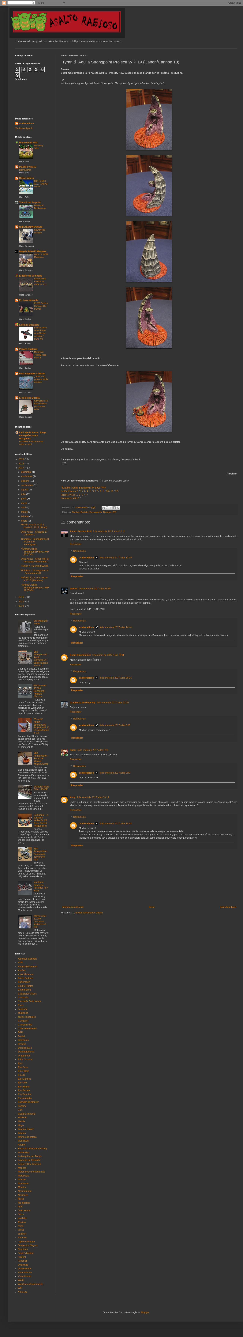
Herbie (21, 1121)
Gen (20, 1110)
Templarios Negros (28, 1245)
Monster (22, 1179)
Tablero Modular (26, 1241)
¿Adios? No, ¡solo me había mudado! (41, 379)
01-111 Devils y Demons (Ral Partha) (41, 306)
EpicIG (21, 1075)
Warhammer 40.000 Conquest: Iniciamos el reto (40, 921)
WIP (114, 512)
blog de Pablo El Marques (32, 251)
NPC (20, 1206)
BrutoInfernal (24, 989)
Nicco (21, 1199)
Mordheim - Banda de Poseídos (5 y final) (41, 886)
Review (22, 1222)
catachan (23, 1009)
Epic (20, 1063)
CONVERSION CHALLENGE (41, 788)
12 (116, 491)
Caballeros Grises (27, 993)
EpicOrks (22, 1082)
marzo (24, 512)
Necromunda (25, 1191)
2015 (21, 601)
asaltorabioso (86, 557)
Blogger (145, 1312)
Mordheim (23, 1183)
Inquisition (23, 1140)
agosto (25, 489)
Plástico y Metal (27, 167)
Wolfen (73, 588)
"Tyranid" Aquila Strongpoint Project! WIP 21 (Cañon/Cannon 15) (41, 726)
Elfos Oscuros (25, 1059)
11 (112, 491)
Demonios (23, 1040)
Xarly (73, 797)
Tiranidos (107, 512)
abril (23, 507)
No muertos (24, 1203)
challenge (23, 1013)
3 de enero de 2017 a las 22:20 (112, 702)
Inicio (152, 907)
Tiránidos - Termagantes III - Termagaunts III (34, 572)
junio (24, 498)
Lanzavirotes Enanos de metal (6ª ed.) (40, 281)
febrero (25, 516)
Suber (73, 750)
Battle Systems (25, 978)
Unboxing (23, 1264)
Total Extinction (26, 1253)
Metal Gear (23, 1175)
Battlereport (24, 982)
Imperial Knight (26, 1129)
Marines (22, 1168)
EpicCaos (23, 1067)
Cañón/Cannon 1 (69, 491)
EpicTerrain (24, 1090)
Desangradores (26, 1051)
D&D (20, 1032)
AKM (20, 962)
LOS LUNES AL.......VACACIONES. (41, 184)
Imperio (22, 1133)
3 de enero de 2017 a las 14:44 (115, 627)
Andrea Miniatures (27, 966)
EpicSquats (24, 1086)
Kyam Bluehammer (80, 655)
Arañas (21, 970)
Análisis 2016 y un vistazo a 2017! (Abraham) (34, 579)
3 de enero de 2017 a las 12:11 (109, 531)
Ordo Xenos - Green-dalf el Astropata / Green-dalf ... (35, 560)
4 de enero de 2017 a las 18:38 (115, 823)
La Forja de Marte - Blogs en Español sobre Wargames (32, 435)
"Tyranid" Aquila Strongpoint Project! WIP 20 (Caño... (35, 552)
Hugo (21, 1125)
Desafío (22, 1044)
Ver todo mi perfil (23, 128)
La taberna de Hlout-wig (82, 702)
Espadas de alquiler (28, 1102)
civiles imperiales (27, 1017)
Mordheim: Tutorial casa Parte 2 (40, 355)
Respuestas (79, 551)
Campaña (23, 997)
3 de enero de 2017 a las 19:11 (108, 655)
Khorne (22, 1144)
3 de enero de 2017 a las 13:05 (115, 557)
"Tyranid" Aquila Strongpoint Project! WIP (83, 487)
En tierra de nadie (28, 300)
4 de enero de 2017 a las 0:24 (92, 750)
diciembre (26, 472)
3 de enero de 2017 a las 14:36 (94, 588)
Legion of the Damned (29, 1164)
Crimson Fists (25, 1024)
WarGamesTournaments (30, 1284)
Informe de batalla (27, 1137)
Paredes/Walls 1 (69, 494)
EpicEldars (23, 1071)
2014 (21, 606)
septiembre (27, 485)
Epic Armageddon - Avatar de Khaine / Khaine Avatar (41, 758)
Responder (75, 544)
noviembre (27, 476)
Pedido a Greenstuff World (34, 566)
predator (22, 1218)
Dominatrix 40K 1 (70, 498)
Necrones (23, 1195)
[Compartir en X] (111, 508)
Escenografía (95, 512)
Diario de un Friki (28, 142)
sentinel (22, 1234)
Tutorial (22, 1257)
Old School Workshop (30, 227)
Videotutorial (24, 1276)
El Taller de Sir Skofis (30, 275)
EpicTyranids (24, 1094)
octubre (25, 481)
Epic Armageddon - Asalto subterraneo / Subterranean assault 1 (41, 659)
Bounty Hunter (25, 986)
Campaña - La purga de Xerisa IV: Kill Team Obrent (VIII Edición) (41, 820)
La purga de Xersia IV (29, 1160)
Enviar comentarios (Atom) (89, 912)
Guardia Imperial (26, 1113)
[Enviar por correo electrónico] (103, 508)
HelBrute (22, 1117)
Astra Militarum (25, 974)
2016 (21, 597)
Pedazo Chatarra (28, 349)
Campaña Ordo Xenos (29, 1001)
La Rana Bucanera (29, 324)
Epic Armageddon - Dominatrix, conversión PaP (41, 854)
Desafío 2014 (25, 1048)
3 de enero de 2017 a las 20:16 (115, 678)
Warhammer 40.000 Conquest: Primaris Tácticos (40, 691)
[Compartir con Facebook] (114, 508)
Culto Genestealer (27, 1028)
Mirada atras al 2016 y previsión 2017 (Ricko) (34, 526)
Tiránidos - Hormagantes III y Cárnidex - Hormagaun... (35, 542)
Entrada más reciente (73, 907)
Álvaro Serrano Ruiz (81, 531)
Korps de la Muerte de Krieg (32, 1148)
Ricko (21, 1230)
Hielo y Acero (26, 178)
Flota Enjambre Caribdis (32, 373)
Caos (21, 1005)
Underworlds (24, 1268)
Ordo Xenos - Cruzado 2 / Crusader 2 (34, 533)
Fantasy (22, 1106)
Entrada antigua (228, 907)
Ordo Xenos (24, 1210)
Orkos (21, 1214)
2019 (21, 459)
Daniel (21, 1036)
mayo (24, 503)
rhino (20, 1226)
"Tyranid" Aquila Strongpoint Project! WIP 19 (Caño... (35, 588)
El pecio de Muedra (29, 398)
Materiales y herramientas (31, 1171)
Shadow (22, 1237)
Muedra (22, 1187)
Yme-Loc (22, 1292)
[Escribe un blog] (107, 508)
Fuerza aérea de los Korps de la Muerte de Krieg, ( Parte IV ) (40, 333)
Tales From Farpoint (30, 202)
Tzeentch (23, 1261)
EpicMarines (24, 1079)
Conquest (23, 1020)
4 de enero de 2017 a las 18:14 (93, 797)
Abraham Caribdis (80, 512)
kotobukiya (23, 1152)
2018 (21, 463)
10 (107, 491)
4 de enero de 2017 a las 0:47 (114, 725)
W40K (21, 1280)
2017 (21, 468)
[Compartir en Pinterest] (118, 508)
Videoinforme (25, 1272)
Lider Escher (25, 170)
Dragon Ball (24, 1055)
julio (23, 494)
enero (24, 520)
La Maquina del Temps (30, 1156)
